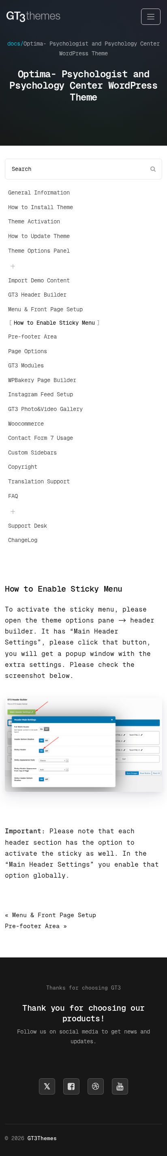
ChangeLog (22, 540)
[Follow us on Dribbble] (96, 1086)
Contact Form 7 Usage (40, 438)
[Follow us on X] (47, 1086)
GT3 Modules (26, 365)
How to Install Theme (40, 207)
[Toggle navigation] (151, 17)
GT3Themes (42, 1138)
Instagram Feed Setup (40, 394)
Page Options (27, 351)
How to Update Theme (39, 236)
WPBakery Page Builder (42, 380)
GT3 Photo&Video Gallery (45, 409)
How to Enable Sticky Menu (54, 322)
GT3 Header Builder (37, 294)
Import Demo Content (39, 280)
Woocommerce (26, 423)
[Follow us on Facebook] (71, 1086)
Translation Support (39, 481)
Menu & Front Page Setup (45, 309)
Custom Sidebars (32, 452)
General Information (39, 192)
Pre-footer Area (32, 336)
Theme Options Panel (39, 250)
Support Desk (27, 525)
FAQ (13, 496)
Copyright (22, 466)
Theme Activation (34, 221)
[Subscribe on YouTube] (120, 1086)
